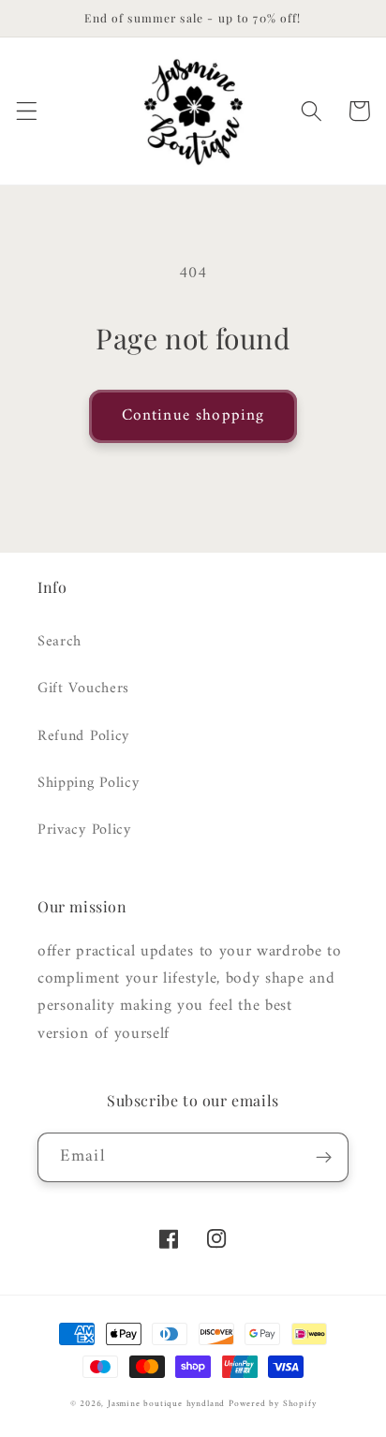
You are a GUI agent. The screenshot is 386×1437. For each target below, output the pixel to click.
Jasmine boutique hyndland (166, 1404)
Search (59, 642)
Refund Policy (83, 736)
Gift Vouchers (83, 688)
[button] (27, 111)
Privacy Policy (84, 830)
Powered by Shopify (273, 1404)
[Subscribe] (324, 1158)
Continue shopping (193, 416)
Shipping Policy (88, 783)
